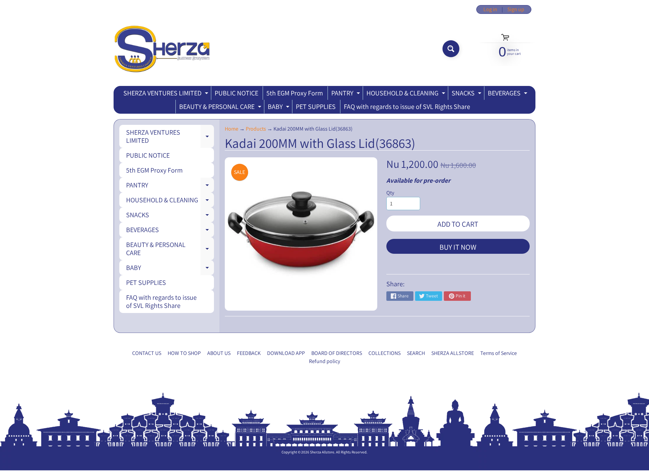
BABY (279, 107)
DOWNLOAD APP (286, 353)
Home (231, 128)
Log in (490, 9)
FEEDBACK (249, 353)
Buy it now (457, 247)
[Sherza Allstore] (162, 49)
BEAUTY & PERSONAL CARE (221, 107)
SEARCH (416, 353)
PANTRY (346, 94)
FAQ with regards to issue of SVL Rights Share (407, 106)
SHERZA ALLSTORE (452, 353)
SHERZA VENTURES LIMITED (166, 94)
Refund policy (324, 361)
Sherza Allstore (322, 452)
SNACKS (467, 94)
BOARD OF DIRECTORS (336, 353)
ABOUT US (219, 353)
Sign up (515, 9)
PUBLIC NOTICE (236, 93)
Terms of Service (498, 353)
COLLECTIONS (384, 353)
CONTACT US (146, 353)
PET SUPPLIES (316, 106)
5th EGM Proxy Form (294, 93)
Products (256, 128)
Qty (390, 192)
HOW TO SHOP (184, 353)
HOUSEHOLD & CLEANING (406, 94)
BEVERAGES (508, 94)
